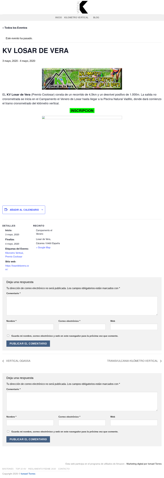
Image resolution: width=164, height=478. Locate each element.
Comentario (13, 293)
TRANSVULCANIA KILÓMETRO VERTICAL (133, 361)
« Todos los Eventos (14, 27)
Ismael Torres (28, 473)
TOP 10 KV (21, 469)
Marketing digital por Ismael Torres (144, 463)
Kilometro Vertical (76, 17)
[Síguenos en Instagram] (106, 17)
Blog (96, 17)
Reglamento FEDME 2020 (42, 469)
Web (112, 321)
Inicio (58, 17)
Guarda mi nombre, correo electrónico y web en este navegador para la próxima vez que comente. (64, 336)
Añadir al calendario (24, 209)
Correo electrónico (69, 321)
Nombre (11, 321)
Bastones (8, 469)
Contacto (64, 469)
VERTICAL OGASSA (17, 361)
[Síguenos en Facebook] (102, 17)
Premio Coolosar (13, 256)
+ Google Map (43, 247)
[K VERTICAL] (82, 7)
